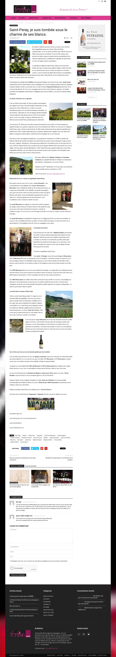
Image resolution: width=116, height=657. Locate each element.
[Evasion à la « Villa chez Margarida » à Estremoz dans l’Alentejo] (99, 129)
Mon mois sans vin (93, 79)
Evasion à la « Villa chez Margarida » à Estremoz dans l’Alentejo (99, 137)
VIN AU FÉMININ (86, 18)
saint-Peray (28, 439)
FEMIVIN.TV (46, 604)
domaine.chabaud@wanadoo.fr (56, 174)
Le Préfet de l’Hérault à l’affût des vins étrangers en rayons (99, 120)
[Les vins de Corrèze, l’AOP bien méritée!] (84, 129)
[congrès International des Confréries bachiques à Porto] (81, 90)
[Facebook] (99, 1)
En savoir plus (45, 644)
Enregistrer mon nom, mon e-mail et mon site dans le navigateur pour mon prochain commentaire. (39, 561)
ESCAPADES (46, 601)
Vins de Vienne (24, 442)
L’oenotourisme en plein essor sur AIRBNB (21, 596)
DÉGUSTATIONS (13, 25)
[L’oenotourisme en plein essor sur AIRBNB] (81, 64)
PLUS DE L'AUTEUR (30, 466)
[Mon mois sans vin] (81, 82)
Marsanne (12, 439)
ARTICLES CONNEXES (17, 466)
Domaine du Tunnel (26, 437)
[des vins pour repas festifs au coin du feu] (63, 476)
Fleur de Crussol (37, 437)
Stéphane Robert (48, 439)
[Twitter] (105, 1)
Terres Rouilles (58, 439)
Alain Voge (17, 435)
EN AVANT (80, 116)
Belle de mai (32, 435)
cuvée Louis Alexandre (50, 435)
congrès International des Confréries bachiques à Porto (24, 610)
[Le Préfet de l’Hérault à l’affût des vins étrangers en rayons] (81, 73)
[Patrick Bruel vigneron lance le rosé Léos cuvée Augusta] (19, 476)
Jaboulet (46, 437)
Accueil (13, 18)
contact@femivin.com (51, 648)
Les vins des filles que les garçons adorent (21, 615)
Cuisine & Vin (46, 18)
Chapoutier (39, 435)
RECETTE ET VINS (48, 612)
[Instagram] (102, 1)
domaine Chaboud (15, 437)
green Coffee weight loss (24, 516)
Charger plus (91, 97)
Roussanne (20, 439)
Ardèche (24, 435)
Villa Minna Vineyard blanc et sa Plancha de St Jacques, (59, 459)
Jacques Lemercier (54, 437)
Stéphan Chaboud (37, 439)
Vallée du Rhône (14, 442)
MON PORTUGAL (60, 18)
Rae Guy (18, 502)
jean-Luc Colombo (65, 437)
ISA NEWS (22, 18)
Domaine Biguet (62, 435)
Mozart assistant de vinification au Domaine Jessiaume (23, 459)
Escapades (73, 18)
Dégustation (33, 18)
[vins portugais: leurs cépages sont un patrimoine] (41, 476)
